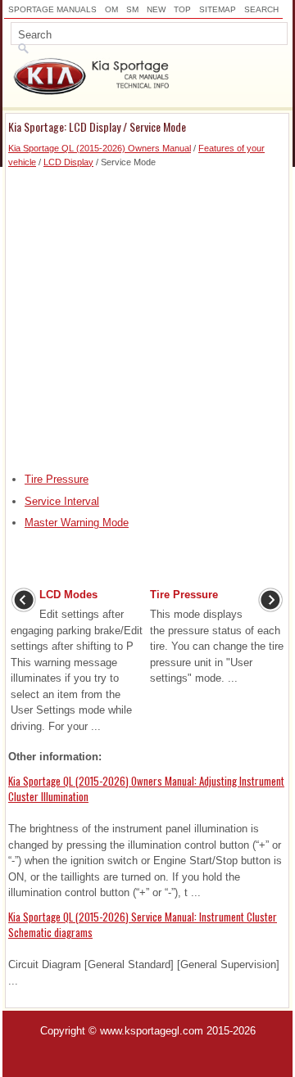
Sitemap (217, 9)
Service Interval (62, 501)
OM (111, 9)
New (156, 9)
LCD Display (68, 162)
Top (182, 9)
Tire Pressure (56, 479)
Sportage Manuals (52, 9)
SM (132, 9)
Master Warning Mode (77, 522)
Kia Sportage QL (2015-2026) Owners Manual (99, 148)
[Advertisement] (147, 316)
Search (261, 9)
